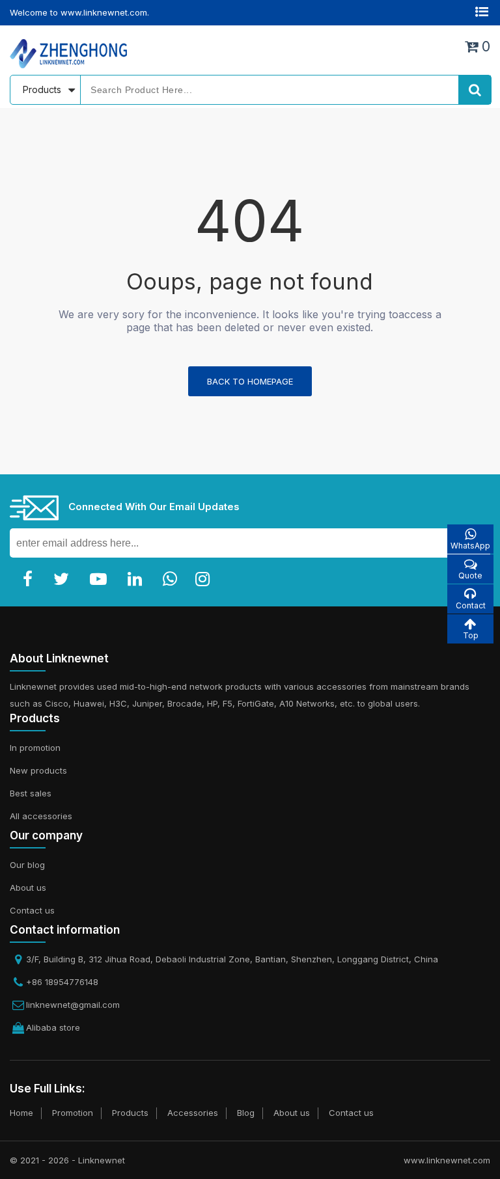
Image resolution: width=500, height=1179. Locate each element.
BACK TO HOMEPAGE (250, 381)
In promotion (35, 747)
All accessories (41, 816)
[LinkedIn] (137, 579)
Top (471, 635)
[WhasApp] (172, 579)
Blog (246, 1112)
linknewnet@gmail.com (73, 1004)
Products (130, 1112)
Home (21, 1112)
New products (38, 770)
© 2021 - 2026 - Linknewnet (67, 1160)
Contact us (32, 910)
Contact (471, 605)
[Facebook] (30, 579)
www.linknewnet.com (447, 1160)
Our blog (27, 865)
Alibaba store (53, 1027)
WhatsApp (470, 545)
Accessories (192, 1112)
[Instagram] (205, 579)
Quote (470, 575)
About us (28, 887)
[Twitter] (63, 579)
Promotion (72, 1112)
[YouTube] (101, 579)
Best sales (30, 793)
